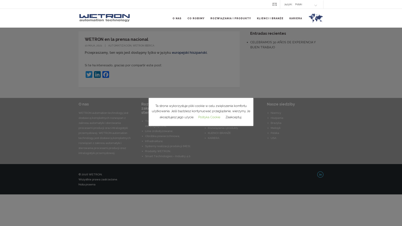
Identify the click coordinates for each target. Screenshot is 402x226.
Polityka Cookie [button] (209, 117)
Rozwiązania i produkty (230, 18)
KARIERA (295, 18)
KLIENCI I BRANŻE (270, 18)
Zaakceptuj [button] (233, 117)
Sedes (315, 20)
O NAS (177, 18)
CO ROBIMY (196, 18)
